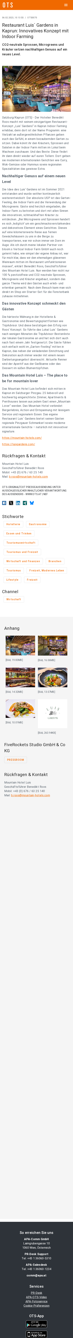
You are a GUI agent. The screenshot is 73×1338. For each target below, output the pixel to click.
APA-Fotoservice (37, 1301)
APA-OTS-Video (36, 1297)
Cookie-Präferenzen (36, 1305)
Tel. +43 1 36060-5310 (36, 1258)
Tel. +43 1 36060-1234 (36, 1269)
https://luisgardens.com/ (18, 444)
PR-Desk (36, 1293)
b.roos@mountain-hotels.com (28, 476)
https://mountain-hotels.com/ (22, 438)
